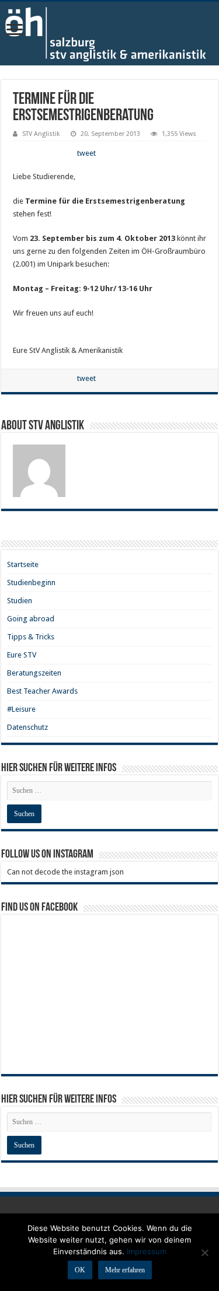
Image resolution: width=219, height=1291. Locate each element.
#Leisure (21, 709)
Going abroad (30, 618)
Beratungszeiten (34, 673)
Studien (19, 600)
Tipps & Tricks (30, 636)
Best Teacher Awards (42, 691)
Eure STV (21, 654)
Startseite (23, 564)
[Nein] (204, 1252)
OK (80, 1270)
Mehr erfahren (125, 1270)
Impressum (146, 1251)
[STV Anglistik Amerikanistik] (109, 33)
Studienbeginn (31, 582)
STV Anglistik (41, 134)
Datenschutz (27, 727)
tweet (86, 153)
